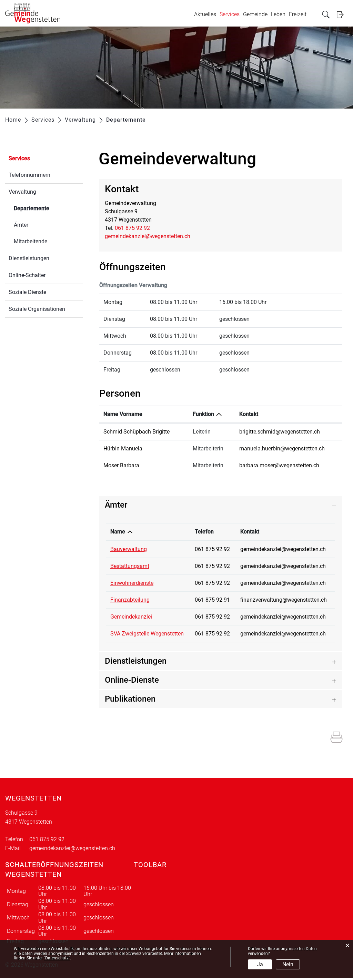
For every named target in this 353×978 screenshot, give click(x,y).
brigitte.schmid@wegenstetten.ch (279, 431)
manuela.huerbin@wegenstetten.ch (282, 448)
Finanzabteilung (130, 600)
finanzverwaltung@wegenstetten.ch (283, 600)
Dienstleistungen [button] (136, 661)
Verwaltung (22, 192)
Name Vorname (122, 414)
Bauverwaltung (128, 549)
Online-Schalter (27, 275)
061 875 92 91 (212, 600)
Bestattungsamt (129, 566)
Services (230, 14)
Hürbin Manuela (122, 448)
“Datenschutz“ (57, 958)
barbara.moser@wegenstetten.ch (279, 465)
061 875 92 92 (132, 228)
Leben (278, 14)
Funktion (203, 414)
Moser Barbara (121, 465)
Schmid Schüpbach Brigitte (136, 431)
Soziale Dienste (27, 292)
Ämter (21, 225)
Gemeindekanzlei (131, 616)
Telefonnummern (29, 175)
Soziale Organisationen (37, 309)
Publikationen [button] (130, 699)
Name (117, 531)
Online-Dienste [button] (132, 680)
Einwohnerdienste (131, 583)
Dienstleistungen (29, 258)
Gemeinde (255, 14)
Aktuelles (205, 14)
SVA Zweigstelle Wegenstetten (147, 633)
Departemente (48, 208)
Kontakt (248, 414)
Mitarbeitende (30, 241)
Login (342, 14)
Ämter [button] (116, 505)
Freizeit (297, 14)
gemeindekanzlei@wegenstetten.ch (147, 236)
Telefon (204, 531)
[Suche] (326, 14)
